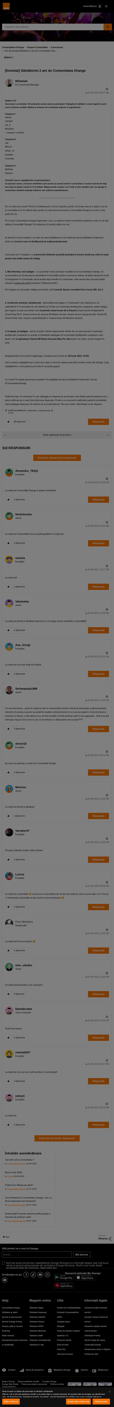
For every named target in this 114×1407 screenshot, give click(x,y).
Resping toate (101, 1401)
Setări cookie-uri (11, 1401)
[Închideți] (109, 1392)
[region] (57, 1397)
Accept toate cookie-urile (78, 1401)
